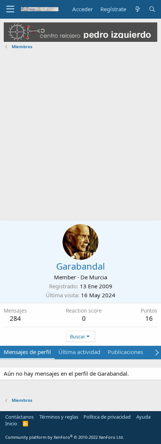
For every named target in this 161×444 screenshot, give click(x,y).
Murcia (98, 277)
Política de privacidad (107, 416)
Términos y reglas (58, 416)
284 (15, 318)
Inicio (11, 423)
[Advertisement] (80, 136)
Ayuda (143, 416)
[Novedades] (137, 9)
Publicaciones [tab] (125, 351)
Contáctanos (19, 416)
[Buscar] (152, 9)
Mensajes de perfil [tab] (27, 351)
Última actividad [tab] (79, 351)
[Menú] (10, 9)
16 (149, 318)
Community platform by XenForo (64, 437)
